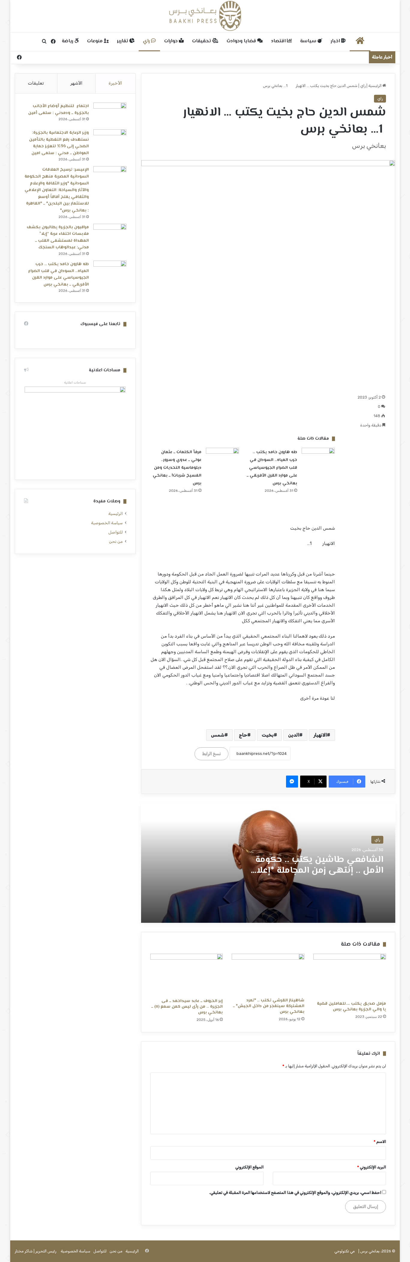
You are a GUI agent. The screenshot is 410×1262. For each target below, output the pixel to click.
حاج (243, 735)
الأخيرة (115, 83)
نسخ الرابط (211, 753)
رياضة (68, 41)
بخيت (268, 735)
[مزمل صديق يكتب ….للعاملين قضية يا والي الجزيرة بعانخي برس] (349, 976)
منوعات (95, 41)
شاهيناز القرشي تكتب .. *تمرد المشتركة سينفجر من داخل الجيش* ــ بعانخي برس (268, 1006)
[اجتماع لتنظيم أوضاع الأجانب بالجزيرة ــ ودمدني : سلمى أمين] (109, 114)
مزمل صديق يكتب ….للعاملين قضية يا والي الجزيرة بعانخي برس (351, 1006)
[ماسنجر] (292, 782)
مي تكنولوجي (344, 1251)
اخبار (336, 41)
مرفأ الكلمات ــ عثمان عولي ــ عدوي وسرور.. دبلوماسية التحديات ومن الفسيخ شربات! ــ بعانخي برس (177, 468)
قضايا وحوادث (242, 41)
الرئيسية (375, 85)
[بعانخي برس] (205, 16)
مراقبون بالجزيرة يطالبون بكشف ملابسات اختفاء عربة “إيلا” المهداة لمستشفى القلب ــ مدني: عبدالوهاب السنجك (58, 237)
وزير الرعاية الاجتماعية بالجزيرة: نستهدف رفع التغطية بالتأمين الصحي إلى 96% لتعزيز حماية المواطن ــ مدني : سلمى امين (59, 143)
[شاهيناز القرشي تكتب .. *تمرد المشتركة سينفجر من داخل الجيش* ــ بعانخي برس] (268, 974)
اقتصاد (279, 41)
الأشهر (76, 83)
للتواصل (115, 532)
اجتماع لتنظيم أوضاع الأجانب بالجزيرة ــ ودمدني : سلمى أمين (58, 109)
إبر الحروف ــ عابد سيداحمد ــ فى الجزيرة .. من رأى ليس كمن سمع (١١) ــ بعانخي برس (187, 1007)
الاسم (380, 1141)
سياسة (309, 41)
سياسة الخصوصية (107, 522)
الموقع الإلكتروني (249, 1167)
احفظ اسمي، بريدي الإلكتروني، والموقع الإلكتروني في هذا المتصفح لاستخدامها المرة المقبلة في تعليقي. (295, 1192)
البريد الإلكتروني (371, 1167)
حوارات (171, 41)
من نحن (116, 541)
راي (147, 41)
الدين (293, 735)
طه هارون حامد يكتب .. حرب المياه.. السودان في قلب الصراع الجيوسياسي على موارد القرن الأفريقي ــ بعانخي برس (272, 468)
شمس (218, 735)
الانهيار (320, 735)
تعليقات (36, 83)
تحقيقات (202, 41)
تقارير (123, 41)
